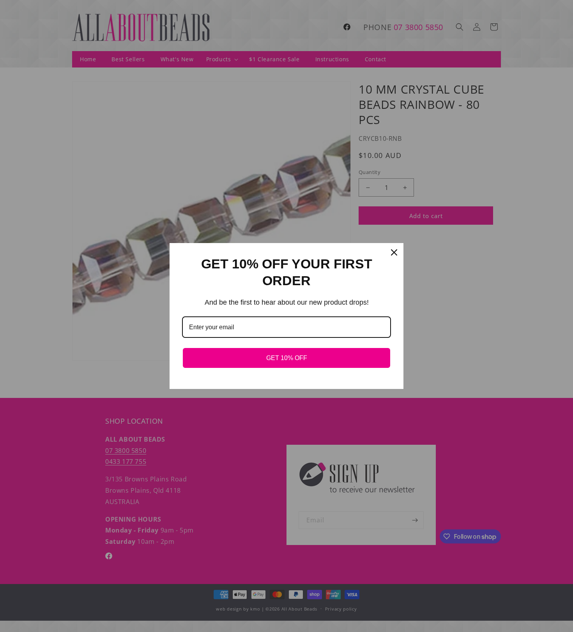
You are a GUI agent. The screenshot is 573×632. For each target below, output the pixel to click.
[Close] (394, 252)
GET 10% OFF (286, 358)
